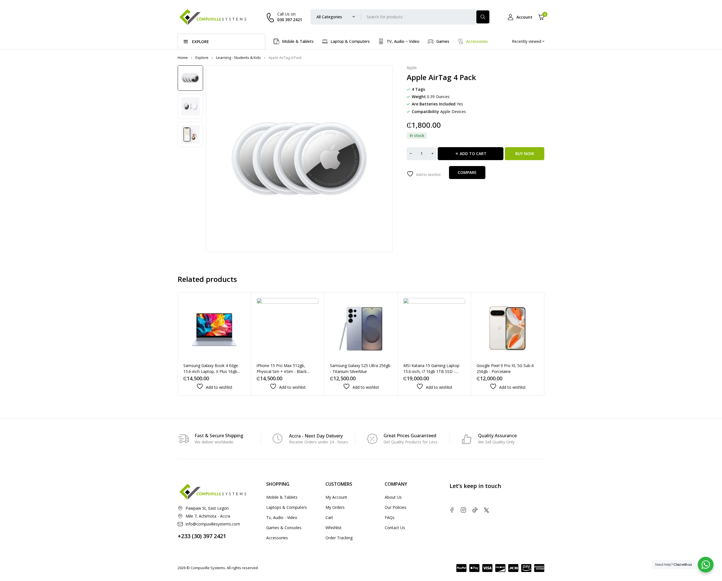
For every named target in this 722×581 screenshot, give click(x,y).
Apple (412, 67)
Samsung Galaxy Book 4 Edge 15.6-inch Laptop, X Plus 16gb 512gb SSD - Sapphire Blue (210, 371)
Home (183, 57)
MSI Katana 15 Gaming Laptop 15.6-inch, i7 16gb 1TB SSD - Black (431, 371)
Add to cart (473, 153)
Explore (201, 57)
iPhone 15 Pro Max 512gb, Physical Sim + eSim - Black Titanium (282, 371)
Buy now (524, 153)
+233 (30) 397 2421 (202, 536)
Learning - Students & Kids (238, 57)
